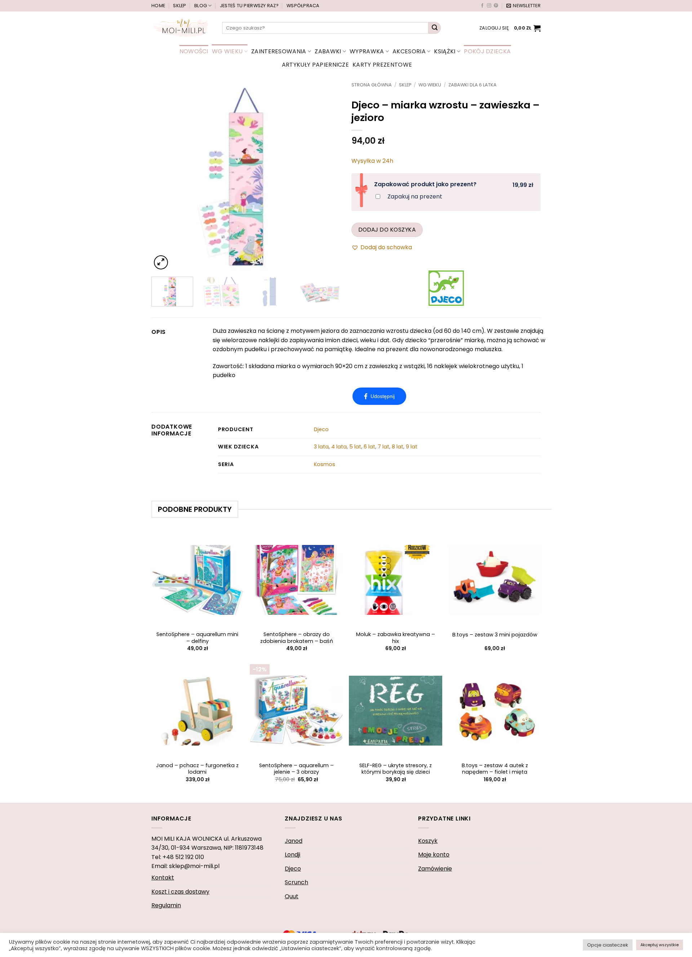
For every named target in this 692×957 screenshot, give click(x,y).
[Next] (327, 177)
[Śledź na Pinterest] (496, 5)
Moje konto (433, 854)
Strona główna (371, 85)
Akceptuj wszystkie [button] (659, 945)
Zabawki (328, 51)
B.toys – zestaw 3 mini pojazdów (494, 634)
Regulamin (166, 905)
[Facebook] (379, 396)
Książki (444, 51)
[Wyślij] (435, 28)
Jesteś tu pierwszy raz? (249, 6)
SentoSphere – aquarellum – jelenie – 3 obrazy (296, 768)
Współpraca (303, 6)
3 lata (321, 446)
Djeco (321, 429)
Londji (292, 854)
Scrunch (296, 882)
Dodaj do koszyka (387, 229)
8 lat (397, 446)
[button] (523, 5)
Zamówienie (435, 868)
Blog (200, 6)
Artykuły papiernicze (315, 65)
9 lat (411, 446)
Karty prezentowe (382, 65)
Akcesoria (409, 51)
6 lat (369, 446)
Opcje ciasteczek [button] (607, 945)
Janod (293, 841)
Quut (291, 896)
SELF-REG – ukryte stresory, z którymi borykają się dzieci (395, 768)
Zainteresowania (278, 51)
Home (158, 6)
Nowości (193, 51)
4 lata (339, 446)
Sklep (179, 6)
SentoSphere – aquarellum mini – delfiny (197, 637)
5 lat (355, 446)
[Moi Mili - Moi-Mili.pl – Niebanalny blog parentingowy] (181, 28)
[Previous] (164, 177)
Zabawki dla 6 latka (472, 85)
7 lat (383, 446)
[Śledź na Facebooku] (482, 5)
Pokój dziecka (487, 51)
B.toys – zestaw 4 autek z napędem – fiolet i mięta (495, 768)
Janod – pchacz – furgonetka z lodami (197, 768)
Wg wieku (227, 51)
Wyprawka (367, 51)
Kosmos (324, 464)
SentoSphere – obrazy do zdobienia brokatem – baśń (296, 637)
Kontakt (162, 877)
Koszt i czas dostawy (180, 891)
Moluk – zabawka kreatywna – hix (395, 637)
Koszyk (428, 841)
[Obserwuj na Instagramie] (489, 5)
